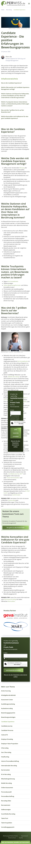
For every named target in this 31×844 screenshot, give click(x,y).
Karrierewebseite (13, 281)
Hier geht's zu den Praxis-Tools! (15, 527)
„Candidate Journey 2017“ (15, 474)
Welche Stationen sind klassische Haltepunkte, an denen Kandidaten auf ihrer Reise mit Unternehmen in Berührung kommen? (15, 95)
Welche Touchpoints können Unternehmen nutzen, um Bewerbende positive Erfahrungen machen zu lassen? (15, 104)
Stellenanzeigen (6, 809)
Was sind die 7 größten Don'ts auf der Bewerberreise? (12, 111)
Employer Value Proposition (9, 743)
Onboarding (11, 500)
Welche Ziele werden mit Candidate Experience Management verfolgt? (15, 88)
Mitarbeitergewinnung (8, 779)
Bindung (22, 168)
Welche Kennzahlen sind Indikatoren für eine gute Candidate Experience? (14, 117)
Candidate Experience (7, 722)
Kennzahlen (11, 601)
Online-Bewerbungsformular (12, 285)
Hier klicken (17, 664)
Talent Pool (4, 818)
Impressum (24, 836)
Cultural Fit (4, 735)
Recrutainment (5, 805)
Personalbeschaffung (7, 796)
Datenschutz (12, 838)
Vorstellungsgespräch (7, 827)
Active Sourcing (6, 691)
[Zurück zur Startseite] (13, 3)
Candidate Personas (7, 730)
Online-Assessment (7, 787)
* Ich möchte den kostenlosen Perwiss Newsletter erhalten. (14, 418)
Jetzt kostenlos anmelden (13, 670)
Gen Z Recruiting (6, 752)
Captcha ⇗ (23, 666)
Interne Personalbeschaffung (10, 761)
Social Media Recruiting (8, 814)
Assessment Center (7, 700)
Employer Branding (7, 739)
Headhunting (5, 757)
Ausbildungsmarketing (8, 704)
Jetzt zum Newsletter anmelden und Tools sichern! (15, 842)
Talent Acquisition (6, 823)
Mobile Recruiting (6, 783)
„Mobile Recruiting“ (13, 377)
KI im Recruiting (6, 774)
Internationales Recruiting (9, 765)
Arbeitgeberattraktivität (8, 695)
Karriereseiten (5, 770)
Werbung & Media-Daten (10, 836)
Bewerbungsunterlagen (8, 717)
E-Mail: (5, 653)
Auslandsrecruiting (7, 708)
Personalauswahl (6, 792)
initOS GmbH (16, 495)
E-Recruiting (4, 748)
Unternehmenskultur (13, 478)
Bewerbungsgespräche (8, 713)
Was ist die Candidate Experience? (11, 83)
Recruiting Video (6, 801)
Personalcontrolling (10, 599)
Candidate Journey (6, 726)
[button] (29, 3)
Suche (21, 838)
